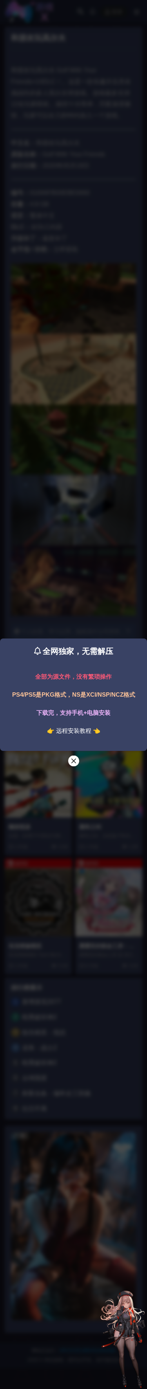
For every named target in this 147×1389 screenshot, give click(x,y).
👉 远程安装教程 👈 (73, 730)
